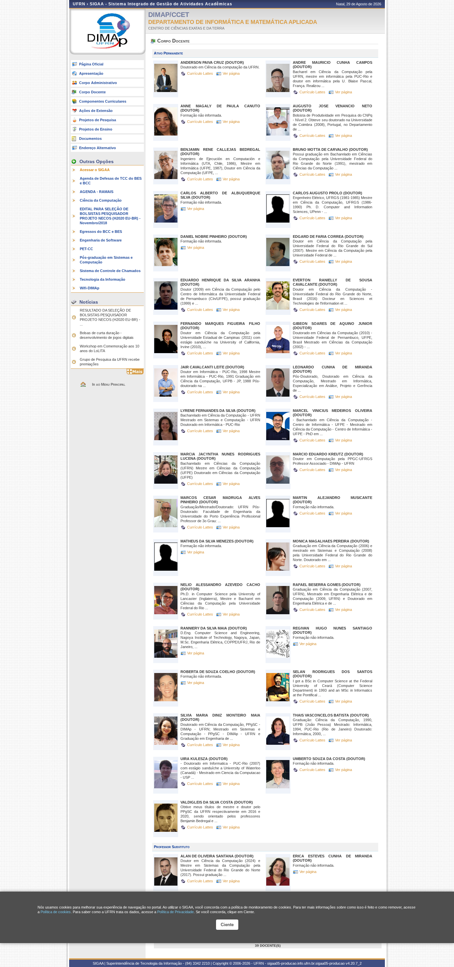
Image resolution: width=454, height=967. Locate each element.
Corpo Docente (92, 92)
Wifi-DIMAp (89, 288)
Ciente (227, 924)
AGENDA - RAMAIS (96, 192)
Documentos (90, 139)
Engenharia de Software (101, 240)
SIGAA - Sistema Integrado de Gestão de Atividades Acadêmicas (161, 4)
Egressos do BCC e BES (101, 232)
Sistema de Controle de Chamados (110, 271)
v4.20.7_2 (354, 963)
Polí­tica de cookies (56, 912)
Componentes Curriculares (102, 101)
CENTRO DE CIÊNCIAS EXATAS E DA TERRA (186, 28)
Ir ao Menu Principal (108, 384)
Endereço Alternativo (97, 148)
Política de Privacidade (175, 912)
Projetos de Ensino (95, 129)
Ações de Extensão (96, 111)
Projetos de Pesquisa (97, 120)
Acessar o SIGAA (95, 170)
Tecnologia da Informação (102, 279)
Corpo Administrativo (98, 83)
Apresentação (91, 73)
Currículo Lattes (200, 73)
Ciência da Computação (101, 200)
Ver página (231, 73)
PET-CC (86, 249)
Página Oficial (91, 64)
